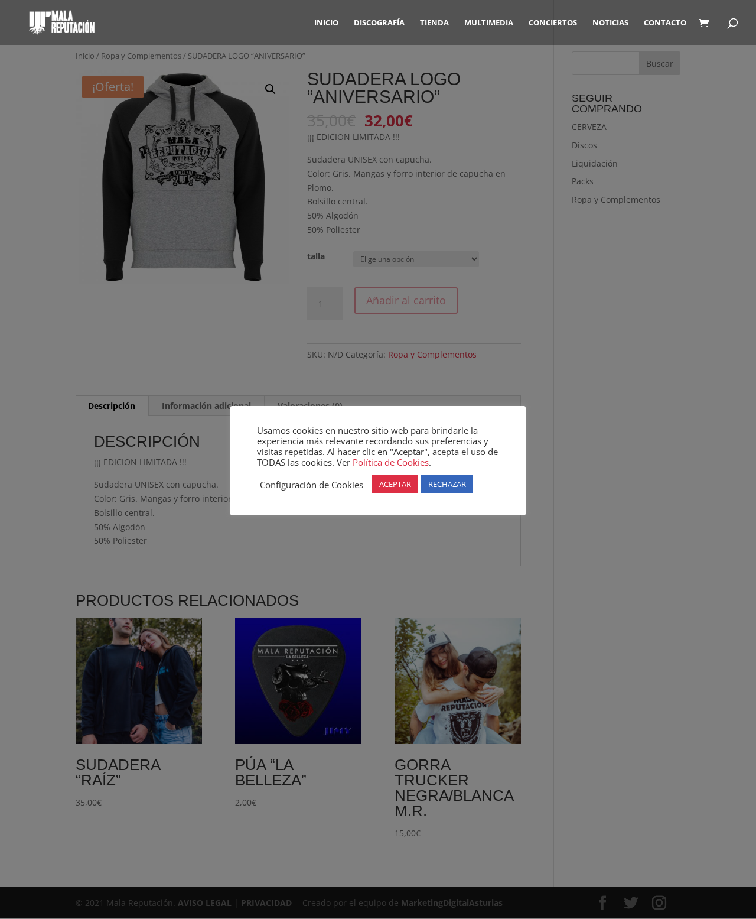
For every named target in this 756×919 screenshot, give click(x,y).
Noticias (610, 23)
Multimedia (488, 23)
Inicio (326, 23)
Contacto (665, 23)
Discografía (379, 23)
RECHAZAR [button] (447, 484)
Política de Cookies (391, 462)
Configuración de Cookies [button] (311, 484)
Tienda (434, 23)
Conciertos (553, 23)
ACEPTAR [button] (395, 484)
